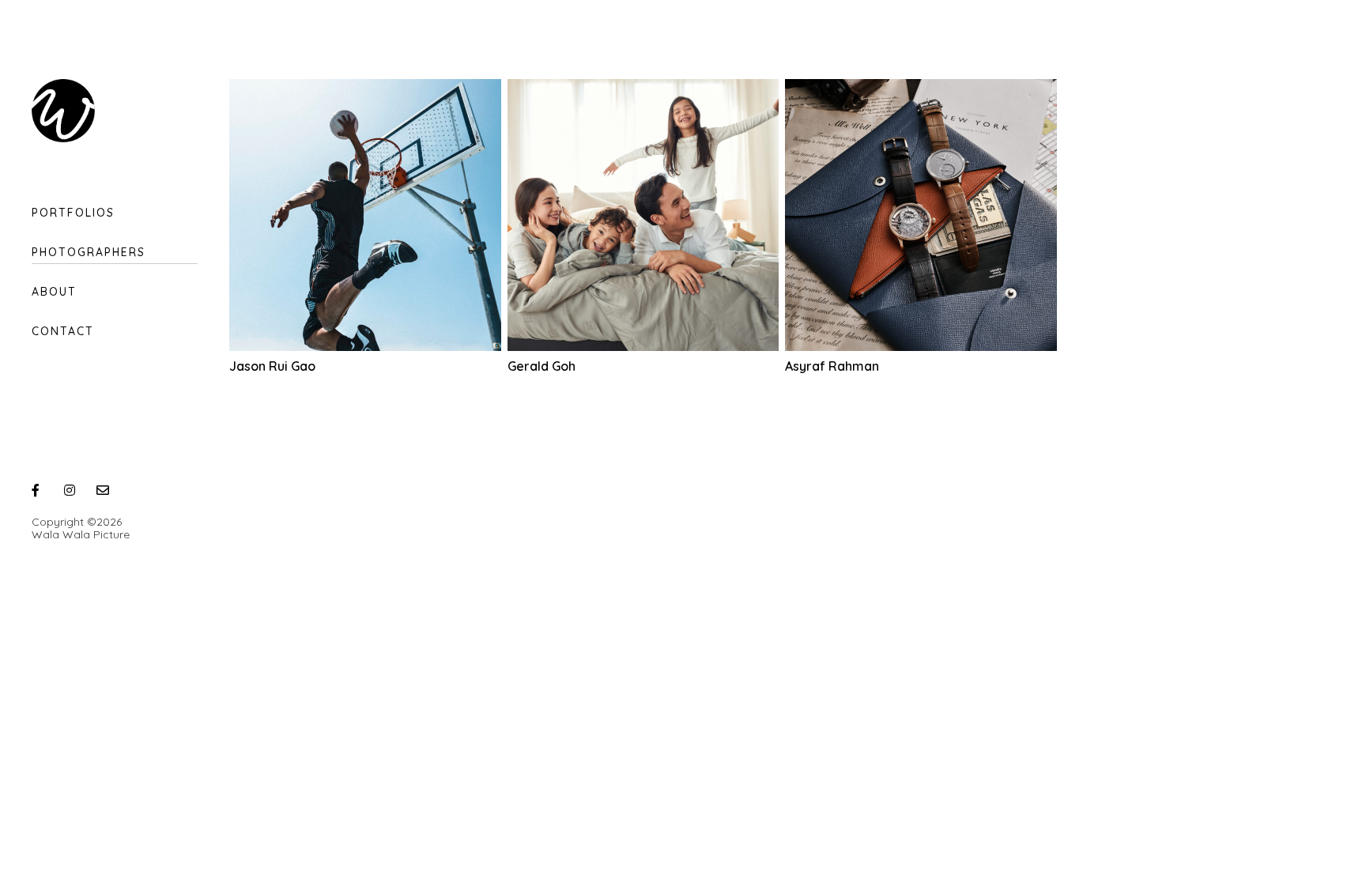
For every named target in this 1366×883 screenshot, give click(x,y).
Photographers (88, 252)
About (54, 292)
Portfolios (73, 213)
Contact (63, 331)
